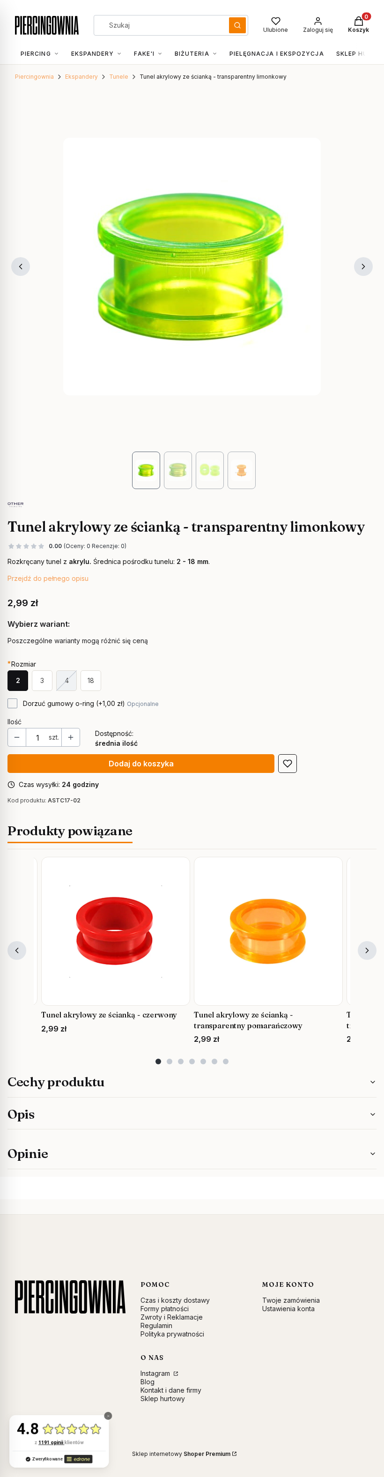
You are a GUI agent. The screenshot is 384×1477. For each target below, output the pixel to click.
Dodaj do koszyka (141, 763)
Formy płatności (164, 1309)
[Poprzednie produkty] (16, 950)
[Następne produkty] (367, 950)
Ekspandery (81, 76)
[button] (237, 25)
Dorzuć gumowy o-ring (91, 703)
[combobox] (158, 25)
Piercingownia (34, 76)
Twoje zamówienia (291, 1300)
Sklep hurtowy (162, 1399)
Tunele (118, 76)
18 (91, 680)
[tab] (158, 1061)
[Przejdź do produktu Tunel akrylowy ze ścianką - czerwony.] (116, 931)
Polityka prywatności (172, 1334)
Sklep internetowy (181, 1453)
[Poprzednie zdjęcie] (20, 266)
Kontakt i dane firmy (170, 1390)
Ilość (14, 722)
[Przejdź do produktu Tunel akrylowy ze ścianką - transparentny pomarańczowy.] (268, 931)
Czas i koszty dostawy (175, 1300)
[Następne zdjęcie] (363, 266)
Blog (147, 1382)
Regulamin (156, 1325)
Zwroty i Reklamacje (171, 1317)
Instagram (156, 1373)
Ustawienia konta (288, 1309)
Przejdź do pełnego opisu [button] (48, 578)
